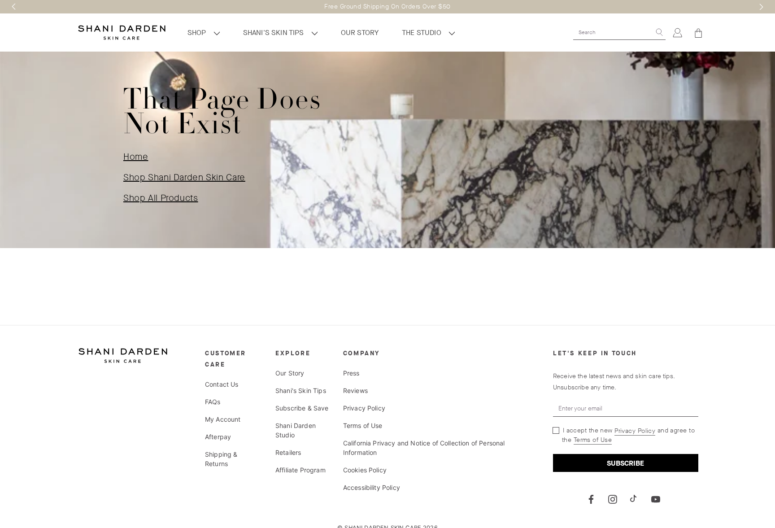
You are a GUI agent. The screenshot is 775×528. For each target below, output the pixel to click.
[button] (14, 6)
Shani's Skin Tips (300, 390)
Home (135, 157)
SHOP (197, 32)
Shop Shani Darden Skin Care (184, 177)
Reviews (355, 390)
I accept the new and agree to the (628, 435)
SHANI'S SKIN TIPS (274, 32)
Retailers (288, 452)
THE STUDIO (422, 32)
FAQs (213, 402)
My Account (223, 419)
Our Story (289, 373)
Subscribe (625, 463)
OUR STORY (360, 32)
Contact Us (222, 384)
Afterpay (218, 437)
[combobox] (613, 32)
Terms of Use (363, 425)
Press (351, 373)
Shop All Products (160, 198)
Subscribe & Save (302, 408)
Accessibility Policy (371, 487)
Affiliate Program (300, 470)
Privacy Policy (364, 408)
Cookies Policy (365, 470)
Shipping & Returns (221, 458)
